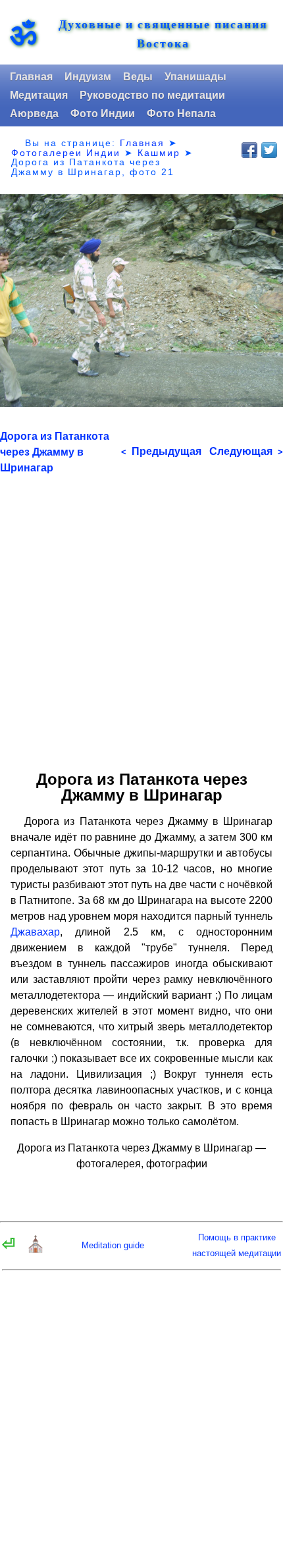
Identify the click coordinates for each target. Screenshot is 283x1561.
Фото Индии (102, 113)
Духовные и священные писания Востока (163, 33)
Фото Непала (181, 113)
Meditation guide (113, 1245)
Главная (31, 76)
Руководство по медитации (152, 95)
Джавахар (35, 932)
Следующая (246, 451)
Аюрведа (34, 113)
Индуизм (87, 76)
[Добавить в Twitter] (269, 150)
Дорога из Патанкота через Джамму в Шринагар (54, 452)
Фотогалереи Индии (65, 152)
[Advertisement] (141, 617)
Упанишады (195, 76)
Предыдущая (161, 451)
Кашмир (159, 152)
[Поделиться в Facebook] (249, 150)
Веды (138, 76)
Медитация (39, 95)
